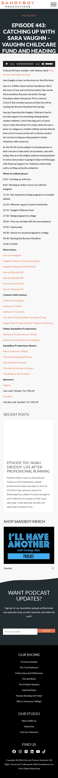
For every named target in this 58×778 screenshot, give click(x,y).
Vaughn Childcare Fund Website (19, 266)
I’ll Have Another (29, 661)
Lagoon (7, 385)
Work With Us (29, 720)
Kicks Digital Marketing (29, 768)
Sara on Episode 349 (13, 283)
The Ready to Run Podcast (16, 373)
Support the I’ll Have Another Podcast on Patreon (28, 323)
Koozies (8, 568)
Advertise (29, 726)
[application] (29, 64)
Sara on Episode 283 (13, 272)
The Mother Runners (29, 684)
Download (24, 74)
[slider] (49, 63)
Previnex (7, 396)
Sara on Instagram (12, 255)
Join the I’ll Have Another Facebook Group (24, 317)
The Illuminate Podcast (14, 362)
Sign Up (46, 631)
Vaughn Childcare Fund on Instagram (21, 260)
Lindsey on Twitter (12, 306)
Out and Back (29, 678)
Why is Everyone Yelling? (15, 351)
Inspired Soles (29, 690)
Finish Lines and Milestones (29, 673)
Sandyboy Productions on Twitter (20, 334)
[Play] (6, 63)
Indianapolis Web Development (36, 764)
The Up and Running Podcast (17, 356)
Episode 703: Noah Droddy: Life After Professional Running (28, 466)
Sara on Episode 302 (13, 277)
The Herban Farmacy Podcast (18, 368)
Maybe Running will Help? (29, 695)
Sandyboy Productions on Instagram (21, 339)
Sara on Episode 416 (13, 289)
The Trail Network (29, 667)
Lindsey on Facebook (14, 311)
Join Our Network (29, 732)
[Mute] (42, 63)
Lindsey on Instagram (14, 300)
